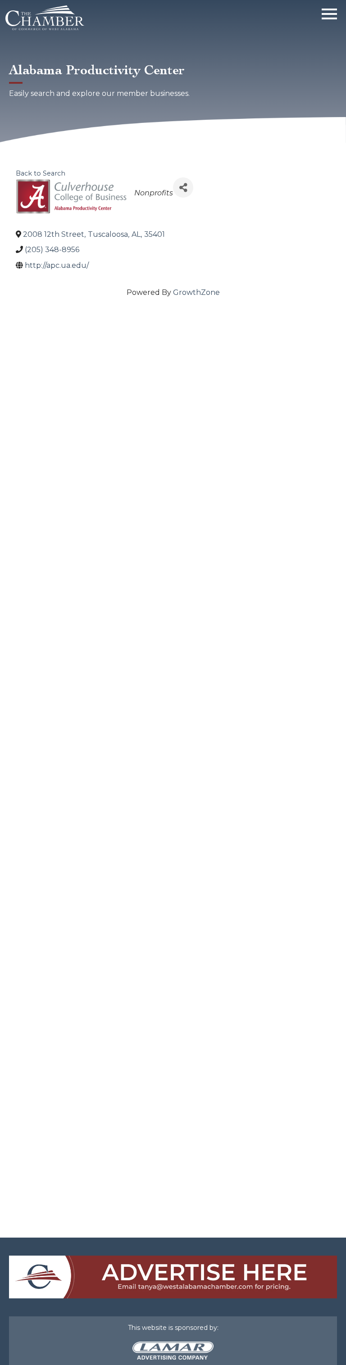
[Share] (183, 187)
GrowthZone (196, 292)
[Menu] (329, 12)
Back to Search (40, 173)
